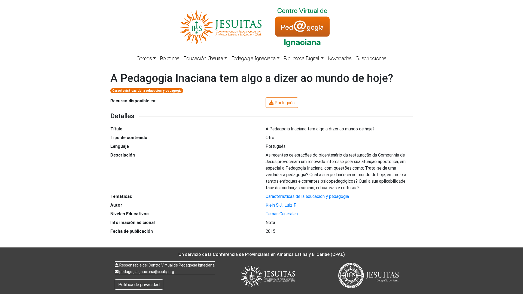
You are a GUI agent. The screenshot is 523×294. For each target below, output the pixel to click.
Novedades (339, 59)
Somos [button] (144, 59)
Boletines (169, 59)
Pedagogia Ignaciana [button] (254, 59)
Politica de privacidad (139, 284)
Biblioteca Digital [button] (302, 59)
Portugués (284, 102)
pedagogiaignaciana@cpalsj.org (146, 271)
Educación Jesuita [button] (203, 59)
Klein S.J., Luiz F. (281, 205)
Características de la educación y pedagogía (146, 90)
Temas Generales (282, 213)
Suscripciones (371, 59)
